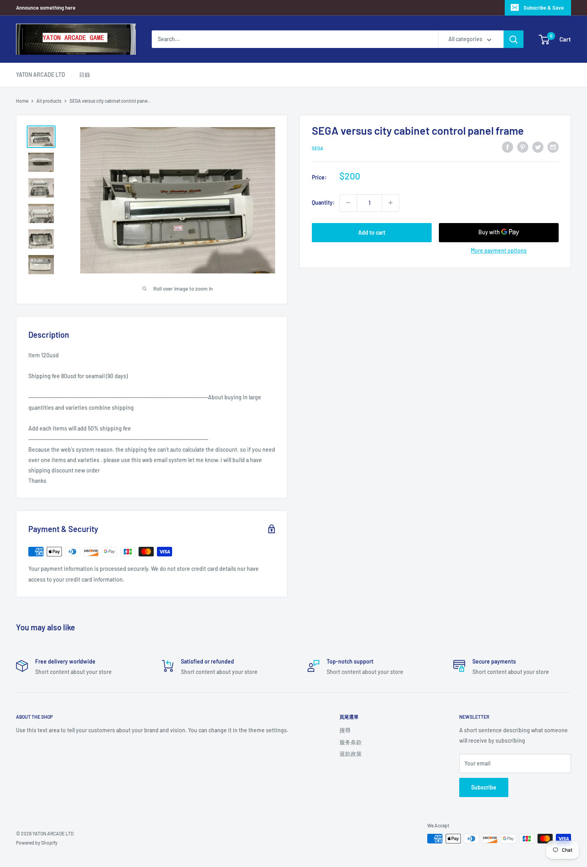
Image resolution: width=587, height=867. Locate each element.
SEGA (317, 148)
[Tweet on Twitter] (537, 147)
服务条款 (350, 742)
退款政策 (350, 753)
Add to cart (371, 232)
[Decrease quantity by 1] (348, 202)
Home (22, 101)
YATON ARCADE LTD (40, 74)
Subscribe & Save (544, 7)
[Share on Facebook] (507, 147)
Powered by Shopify (37, 842)
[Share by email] (553, 147)
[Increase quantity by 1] (390, 202)
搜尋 (345, 730)
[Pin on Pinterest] (522, 147)
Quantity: (323, 202)
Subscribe (483, 787)
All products (48, 101)
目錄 (84, 74)
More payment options (499, 250)
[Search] (514, 39)
